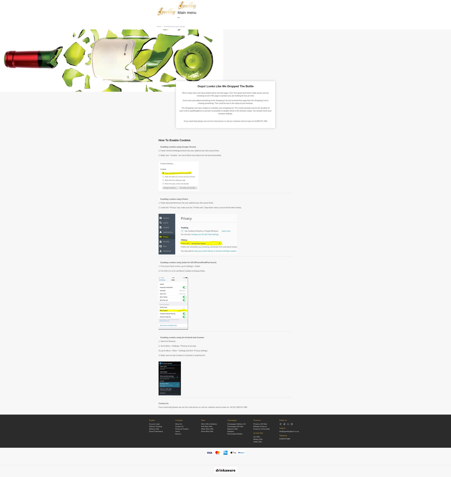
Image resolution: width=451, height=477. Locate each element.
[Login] (276, 12)
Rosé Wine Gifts (207, 431)
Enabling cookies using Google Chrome (178, 147)
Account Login (154, 424)
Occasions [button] (238, 20)
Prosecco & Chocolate (261, 429)
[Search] (267, 12)
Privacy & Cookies (182, 429)
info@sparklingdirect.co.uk (289, 431)
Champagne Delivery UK (236, 424)
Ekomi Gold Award (156, 431)
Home (159, 26)
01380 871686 (284, 439)
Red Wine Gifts (206, 426)
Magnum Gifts (232, 429)
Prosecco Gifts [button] (212, 20)
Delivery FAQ (154, 429)
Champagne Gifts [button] (185, 20)
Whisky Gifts (257, 439)
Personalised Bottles (234, 434)
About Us (178, 424)
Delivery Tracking (155, 426)
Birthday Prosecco (260, 426)
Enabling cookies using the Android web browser (182, 337)
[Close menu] (178, 17)
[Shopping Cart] (271, 12)
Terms (177, 431)
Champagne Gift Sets (235, 426)
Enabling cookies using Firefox (174, 199)
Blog (262, 20)
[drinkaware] (225, 470)
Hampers (230, 431)
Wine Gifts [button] (199, 20)
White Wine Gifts (207, 429)
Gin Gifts (256, 437)
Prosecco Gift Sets (260, 424)
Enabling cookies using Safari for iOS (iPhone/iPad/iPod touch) (188, 262)
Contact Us (164, 403)
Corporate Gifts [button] (251, 20)
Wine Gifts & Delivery (209, 424)
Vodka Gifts (257, 442)
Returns (178, 434)
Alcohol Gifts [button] (226, 20)
